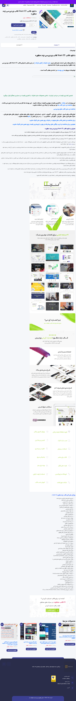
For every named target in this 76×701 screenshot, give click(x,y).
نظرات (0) (18, 45)
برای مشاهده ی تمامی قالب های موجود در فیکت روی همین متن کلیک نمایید (52, 120)
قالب (19, 37)
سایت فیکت (35, 95)
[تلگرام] (8, 664)
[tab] (56, 45)
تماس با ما (44, 5)
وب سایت (71, 144)
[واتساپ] (4, 664)
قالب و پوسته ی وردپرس (18, 34)
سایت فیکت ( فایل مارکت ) (42, 63)
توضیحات (56, 45)
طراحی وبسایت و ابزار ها (28, 34)
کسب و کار (28, 39)
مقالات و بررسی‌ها (31, 5)
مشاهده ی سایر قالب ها (65, 105)
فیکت (63, 103)
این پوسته (61, 70)
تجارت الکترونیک (29, 37)
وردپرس (23, 39)
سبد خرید (39, 5)
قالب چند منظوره (14, 37)
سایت (29, 116)
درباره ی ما (49, 5)
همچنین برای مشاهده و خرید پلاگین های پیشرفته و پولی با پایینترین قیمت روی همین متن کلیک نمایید (44, 124)
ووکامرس (19, 39)
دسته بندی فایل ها (56, 5)
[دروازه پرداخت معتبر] (53, 679)
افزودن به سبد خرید (18, 25)
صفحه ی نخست (64, 5)
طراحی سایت (23, 37)
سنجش (24, 5)
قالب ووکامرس (33, 39)
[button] (42, 12)
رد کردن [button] (20, 1)
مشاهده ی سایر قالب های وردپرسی (64, 109)
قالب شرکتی (7, 37)
